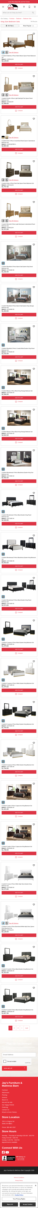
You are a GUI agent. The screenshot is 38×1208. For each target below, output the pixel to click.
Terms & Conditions (19, 1177)
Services (4, 1097)
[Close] (36, 1185)
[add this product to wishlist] (33, 34)
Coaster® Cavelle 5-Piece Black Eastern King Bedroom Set (17, 1010)
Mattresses (5, 1092)
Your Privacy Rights (19, 1199)
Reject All (10, 1204)
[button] (3, 7)
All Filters (11, 26)
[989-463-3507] (29, 7)
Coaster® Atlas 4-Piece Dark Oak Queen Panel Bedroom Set (18, 183)
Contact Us (5, 1110)
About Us (5, 1100)
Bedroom (18, 18)
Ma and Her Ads (7, 1102)
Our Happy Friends (8, 1105)
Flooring (4, 1095)
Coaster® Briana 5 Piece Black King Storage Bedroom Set (17, 431)
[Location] (24, 7)
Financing (5, 1107)
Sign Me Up (8, 1068)
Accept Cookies (27, 1204)
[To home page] (12, 7)
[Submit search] (33, 12)
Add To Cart (19, 64)
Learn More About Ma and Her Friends (19, 1)
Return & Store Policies (9, 1112)
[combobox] (28, 25)
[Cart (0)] (35, 7)
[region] (19, 1195)
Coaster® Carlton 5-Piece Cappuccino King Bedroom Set (17, 846)
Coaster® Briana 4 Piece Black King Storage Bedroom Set (17, 391)
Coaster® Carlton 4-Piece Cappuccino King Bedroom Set (17, 805)
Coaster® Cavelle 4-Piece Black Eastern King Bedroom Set (17, 969)
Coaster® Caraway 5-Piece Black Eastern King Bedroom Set (18, 724)
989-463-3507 (11, 1127)
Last (26, 1028)
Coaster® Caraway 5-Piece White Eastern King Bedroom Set (18, 765)
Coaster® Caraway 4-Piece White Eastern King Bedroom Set (18, 683)
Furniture (11, 18)
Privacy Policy (19, 1180)
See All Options (13, 52)
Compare (20, 68)
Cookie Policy (19, 1195)
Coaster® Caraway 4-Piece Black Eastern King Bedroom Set (18, 642)
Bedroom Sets (27, 18)
